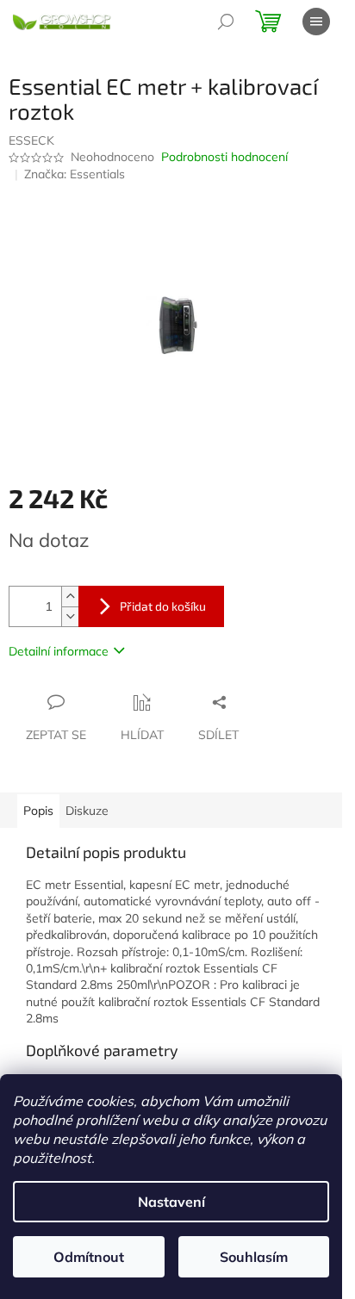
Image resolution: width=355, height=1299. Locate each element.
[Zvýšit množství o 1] (69, 596)
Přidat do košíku (163, 606)
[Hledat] (226, 21)
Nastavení (171, 1201)
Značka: (74, 174)
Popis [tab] (38, 810)
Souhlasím (254, 1256)
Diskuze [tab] (87, 810)
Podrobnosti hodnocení (224, 157)
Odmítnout (88, 1256)
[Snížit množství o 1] (69, 616)
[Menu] (316, 21)
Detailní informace (59, 651)
